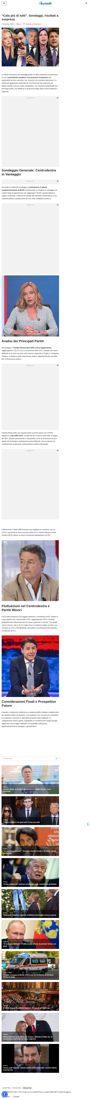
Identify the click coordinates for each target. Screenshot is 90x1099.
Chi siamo (6, 1097)
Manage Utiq (27, 1088)
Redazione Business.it (33, 24)
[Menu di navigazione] (4, 3)
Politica (18, 24)
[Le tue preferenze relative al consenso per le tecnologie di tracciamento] (88, 824)
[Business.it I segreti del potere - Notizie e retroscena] (45, 3)
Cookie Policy (7, 1088)
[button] (4, 1094)
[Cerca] (86, 3)
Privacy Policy (17, 1088)
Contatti (16, 1097)
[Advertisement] (30, 524)
